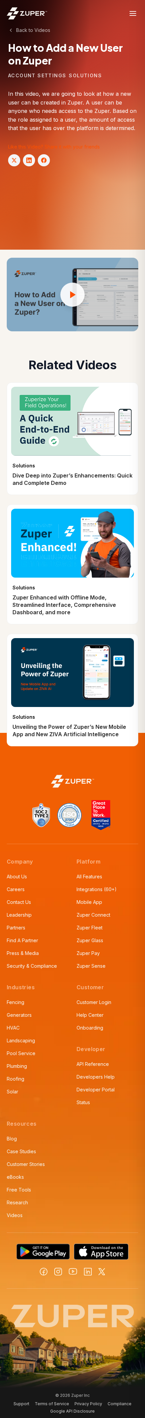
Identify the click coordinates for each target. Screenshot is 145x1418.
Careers (16, 889)
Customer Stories (26, 1164)
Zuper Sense (91, 966)
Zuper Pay (88, 953)
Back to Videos (33, 30)
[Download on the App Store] (101, 1252)
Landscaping (21, 1040)
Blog (12, 1138)
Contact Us (19, 902)
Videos (15, 1215)
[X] (101, 1271)
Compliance (120, 1403)
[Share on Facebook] (44, 160)
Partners (16, 927)
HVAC (13, 1028)
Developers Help (96, 1077)
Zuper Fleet (90, 927)
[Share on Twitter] (14, 160)
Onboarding (90, 1028)
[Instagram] (58, 1272)
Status (83, 1102)
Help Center (90, 1015)
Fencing (15, 1002)
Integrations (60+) (97, 889)
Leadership (19, 915)
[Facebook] (44, 1272)
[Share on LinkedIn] (29, 160)
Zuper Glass (90, 940)
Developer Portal (96, 1089)
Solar (12, 1091)
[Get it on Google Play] (43, 1252)
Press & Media (23, 953)
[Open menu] (132, 13)
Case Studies (21, 1151)
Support (21, 1403)
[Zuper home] (27, 13)
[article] (72, 438)
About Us (17, 876)
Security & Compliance (32, 966)
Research (17, 1202)
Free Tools (19, 1190)
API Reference (93, 1064)
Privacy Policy (88, 1403)
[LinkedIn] (88, 1272)
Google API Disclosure (72, 1411)
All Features (89, 876)
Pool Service (21, 1053)
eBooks (15, 1177)
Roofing (15, 1079)
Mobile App (89, 902)
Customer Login (94, 1002)
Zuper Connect (93, 915)
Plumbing (17, 1066)
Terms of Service (52, 1403)
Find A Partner (22, 940)
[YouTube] (73, 1271)
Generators (19, 1015)
